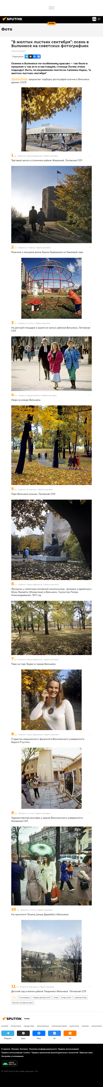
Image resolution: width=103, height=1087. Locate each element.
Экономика (43, 1026)
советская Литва (80, 998)
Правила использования (68, 1049)
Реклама (15, 1049)
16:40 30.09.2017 (18, 51)
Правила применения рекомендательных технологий (55, 1052)
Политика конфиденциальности (43, 1049)
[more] (90, 155)
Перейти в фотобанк (50, 156)
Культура (74, 1026)
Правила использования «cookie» (15, 1052)
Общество (29, 1026)
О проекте (5, 1049)
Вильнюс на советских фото (22, 1003)
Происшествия (59, 1026)
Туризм (85, 1026)
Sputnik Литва (19, 79)
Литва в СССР (66, 998)
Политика (16, 1026)
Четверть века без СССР (41, 998)
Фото (14, 998)
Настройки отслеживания (12, 1056)
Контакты (24, 1049)
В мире (4, 1026)
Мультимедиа (25, 998)
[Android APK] (9, 1064)
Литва (56, 998)
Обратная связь (86, 1052)
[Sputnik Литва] (13, 21)
